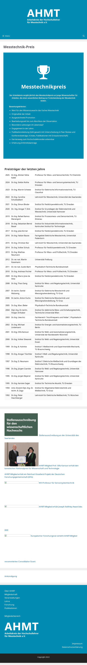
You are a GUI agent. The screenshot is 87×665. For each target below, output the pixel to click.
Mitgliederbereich (12, 616)
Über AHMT (10, 591)
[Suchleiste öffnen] (83, 35)
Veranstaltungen (12, 597)
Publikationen (11, 608)
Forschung (9, 604)
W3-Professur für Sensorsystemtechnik (56, 483)
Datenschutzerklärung (72, 647)
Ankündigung (11, 576)
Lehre (7, 601)
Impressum (77, 643)
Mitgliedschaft (11, 594)
